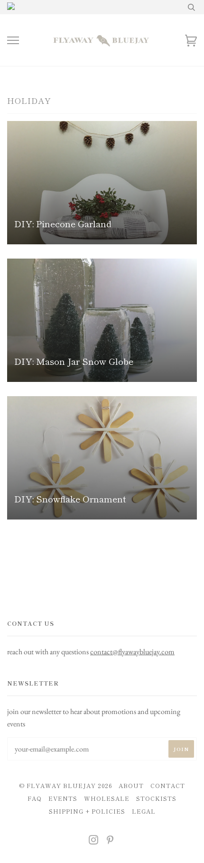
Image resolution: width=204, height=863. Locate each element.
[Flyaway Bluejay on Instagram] (94, 841)
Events (62, 798)
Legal (144, 811)
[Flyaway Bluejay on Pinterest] (110, 841)
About (131, 785)
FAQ (35, 798)
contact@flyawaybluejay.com (132, 652)
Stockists (156, 798)
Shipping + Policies (87, 811)
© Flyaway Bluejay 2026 (65, 785)
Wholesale (107, 798)
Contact (167, 785)
